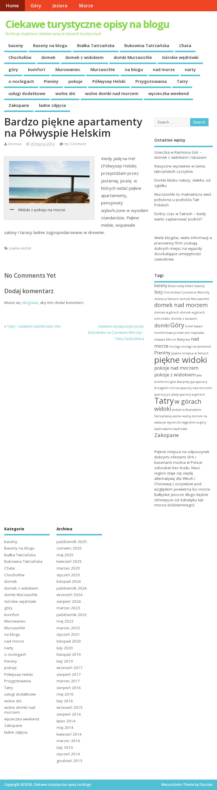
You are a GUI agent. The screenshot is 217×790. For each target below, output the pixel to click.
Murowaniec (68, 69)
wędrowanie (163, 429)
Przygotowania (151, 81)
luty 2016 (65, 700)
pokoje (75, 81)
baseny (15, 45)
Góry (36, 6)
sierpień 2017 (69, 674)
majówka (197, 333)
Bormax (14, 144)
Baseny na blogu (50, 45)
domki (162, 325)
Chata (185, 45)
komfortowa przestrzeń (172, 333)
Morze (86, 6)
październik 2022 (72, 614)
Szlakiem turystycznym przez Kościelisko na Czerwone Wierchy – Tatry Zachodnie (116, 332)
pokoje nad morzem (176, 368)
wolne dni (65, 93)
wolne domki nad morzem (111, 93)
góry (13, 69)
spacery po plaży (166, 394)
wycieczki (174, 422)
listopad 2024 (69, 581)
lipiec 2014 (66, 720)
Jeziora (60, 6)
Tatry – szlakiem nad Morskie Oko (34, 326)
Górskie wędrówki (180, 57)
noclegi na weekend (196, 346)
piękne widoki (20, 248)
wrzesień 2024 (70, 594)
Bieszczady (176, 286)
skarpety (183, 382)
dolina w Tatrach (166, 299)
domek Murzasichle (194, 299)
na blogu (134, 69)
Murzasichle (102, 69)
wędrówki (180, 429)
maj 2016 (65, 694)
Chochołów (19, 57)
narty (190, 69)
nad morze (164, 69)
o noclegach (21, 81)
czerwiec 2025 (69, 548)
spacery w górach (192, 394)
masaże (159, 339)
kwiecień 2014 (69, 734)
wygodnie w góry (194, 422)
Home (12, 6)
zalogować (29, 302)
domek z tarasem (184, 319)
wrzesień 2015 (70, 707)
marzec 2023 (68, 607)
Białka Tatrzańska (95, 45)
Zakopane (18, 105)
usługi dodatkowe (26, 93)
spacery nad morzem (196, 388)
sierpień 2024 (69, 601)
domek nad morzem (181, 305)
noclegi (174, 346)
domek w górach (166, 312)
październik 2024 (72, 588)
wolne (177, 416)
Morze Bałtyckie (178, 339)
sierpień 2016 (69, 687)
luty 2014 (65, 747)
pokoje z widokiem (175, 374)
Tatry (182, 81)
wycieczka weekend (168, 93)
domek (48, 57)
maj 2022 (65, 621)
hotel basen (194, 326)
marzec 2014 (68, 740)
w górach (188, 401)
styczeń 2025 (68, 574)
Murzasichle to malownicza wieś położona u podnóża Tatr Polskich (182, 200)
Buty (158, 292)
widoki (162, 408)
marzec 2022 (68, 627)
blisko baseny (195, 286)
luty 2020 (65, 647)
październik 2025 (72, 541)
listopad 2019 (69, 654)
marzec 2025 (68, 568)
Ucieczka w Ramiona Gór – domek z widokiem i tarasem (180, 155)
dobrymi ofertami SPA (174, 457)
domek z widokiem (84, 57)
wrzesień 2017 (70, 667)
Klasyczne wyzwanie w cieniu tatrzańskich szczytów (179, 169)
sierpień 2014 (69, 714)
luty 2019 (65, 661)
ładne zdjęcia (52, 105)
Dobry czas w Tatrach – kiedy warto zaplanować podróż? (180, 216)
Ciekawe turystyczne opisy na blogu (87, 24)
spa (192, 382)
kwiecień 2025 (69, 561)
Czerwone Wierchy (195, 292)
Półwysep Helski (108, 81)
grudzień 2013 (69, 760)
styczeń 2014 (68, 753)
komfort (36, 69)
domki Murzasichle (133, 57)
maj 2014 (65, 727)
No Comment (75, 144)
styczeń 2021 (68, 634)
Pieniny (51, 81)
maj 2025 (65, 554)
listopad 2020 (69, 641)
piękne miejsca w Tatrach (190, 353)
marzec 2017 (68, 680)
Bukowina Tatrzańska (146, 45)
